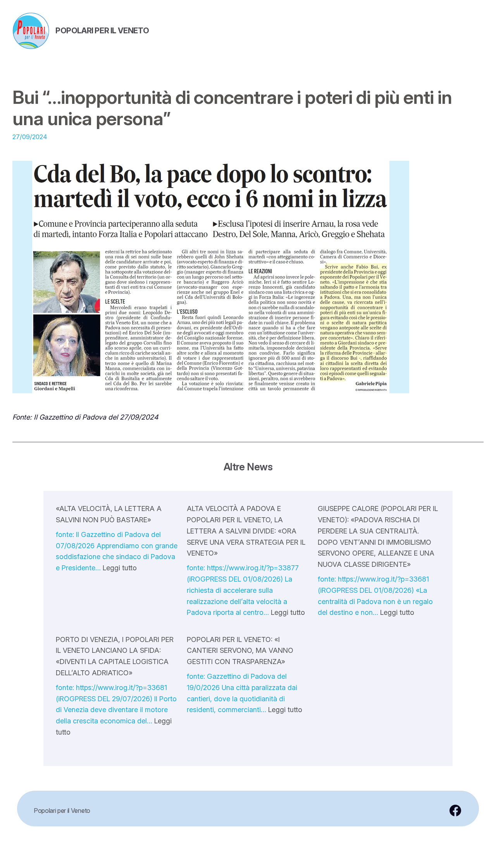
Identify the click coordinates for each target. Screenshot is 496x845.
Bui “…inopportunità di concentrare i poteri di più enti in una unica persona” (232, 107)
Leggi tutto (120, 568)
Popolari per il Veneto (102, 30)
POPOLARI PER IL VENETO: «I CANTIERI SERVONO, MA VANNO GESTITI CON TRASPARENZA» (240, 650)
